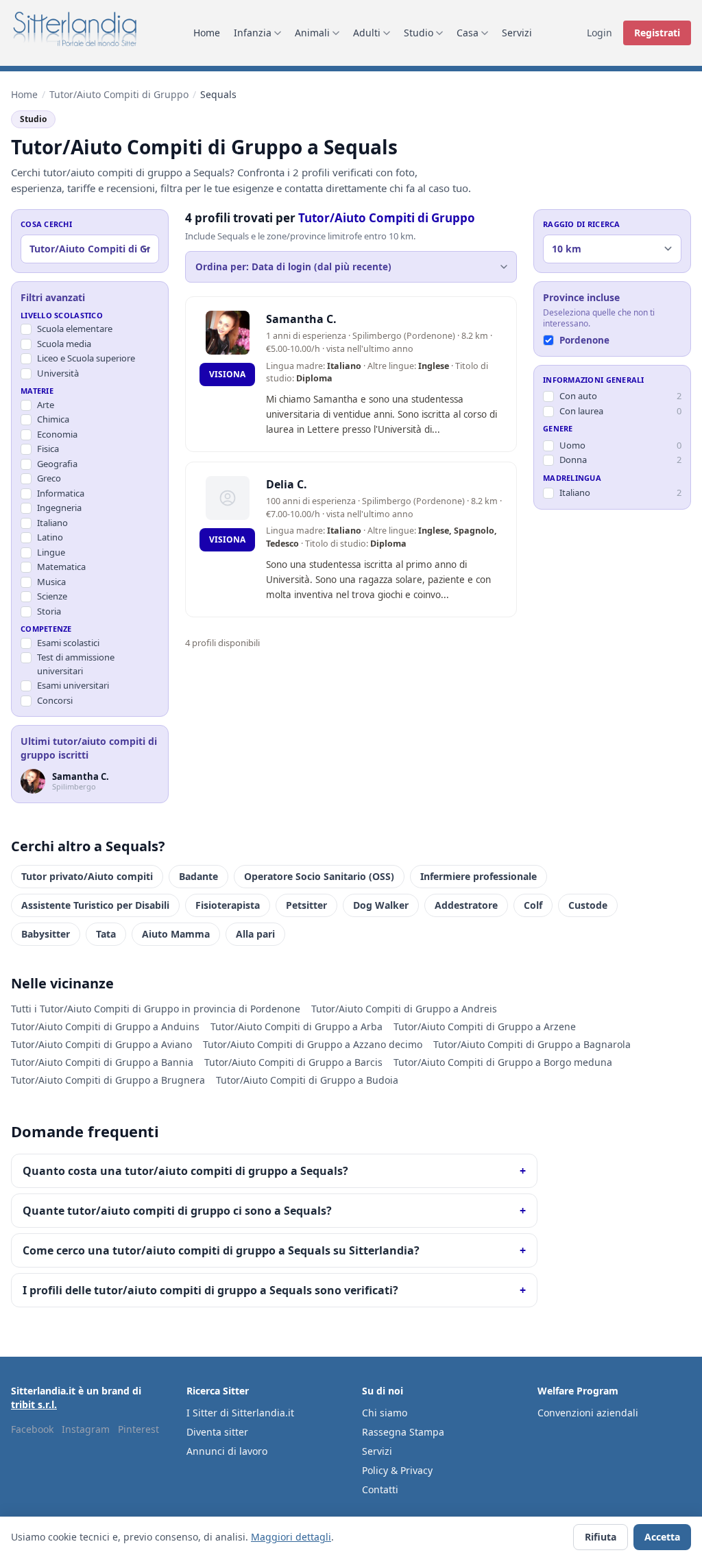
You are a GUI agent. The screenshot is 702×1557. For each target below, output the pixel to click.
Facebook (32, 1429)
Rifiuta (600, 1536)
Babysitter (45, 933)
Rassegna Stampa (403, 1431)
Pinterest (138, 1429)
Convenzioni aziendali (587, 1412)
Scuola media (64, 343)
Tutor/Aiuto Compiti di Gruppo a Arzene (485, 1026)
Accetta (662, 1536)
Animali (312, 32)
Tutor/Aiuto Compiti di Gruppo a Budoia (307, 1079)
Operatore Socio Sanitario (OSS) (319, 876)
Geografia (57, 463)
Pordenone (584, 340)
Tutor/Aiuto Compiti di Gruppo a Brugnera (108, 1079)
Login (599, 32)
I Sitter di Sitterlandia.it (240, 1412)
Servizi (517, 32)
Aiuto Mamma (176, 933)
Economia (57, 434)
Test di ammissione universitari (75, 664)
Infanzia (252, 32)
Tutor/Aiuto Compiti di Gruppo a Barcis (293, 1062)
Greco (49, 478)
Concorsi (55, 700)
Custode (587, 905)
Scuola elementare (74, 328)
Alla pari (255, 933)
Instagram (86, 1429)
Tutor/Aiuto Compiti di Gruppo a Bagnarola (532, 1044)
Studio (418, 32)
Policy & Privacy (397, 1470)
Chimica (53, 419)
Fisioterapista (227, 905)
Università (58, 373)
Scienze (52, 596)
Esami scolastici (68, 643)
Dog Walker (381, 905)
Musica (51, 581)
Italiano (52, 522)
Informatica (60, 493)
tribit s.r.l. (34, 1404)
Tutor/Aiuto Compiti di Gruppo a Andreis (404, 1008)
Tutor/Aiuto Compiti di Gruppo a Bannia (102, 1062)
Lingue (51, 552)
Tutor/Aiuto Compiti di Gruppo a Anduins (105, 1026)
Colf (533, 905)
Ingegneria (59, 507)
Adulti (366, 32)
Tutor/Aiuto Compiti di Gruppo (119, 94)
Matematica (61, 566)
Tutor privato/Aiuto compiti (87, 876)
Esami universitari (73, 685)
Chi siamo (384, 1412)
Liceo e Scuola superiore (86, 358)
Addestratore (466, 905)
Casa (468, 32)
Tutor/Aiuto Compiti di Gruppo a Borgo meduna (503, 1062)
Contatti (380, 1489)
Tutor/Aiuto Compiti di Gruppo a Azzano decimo (312, 1044)
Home (206, 32)
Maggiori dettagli (291, 1536)
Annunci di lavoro (226, 1451)
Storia (49, 611)
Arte (45, 405)
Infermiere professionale (478, 876)
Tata (106, 933)
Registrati (657, 32)
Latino (50, 537)
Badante (198, 876)
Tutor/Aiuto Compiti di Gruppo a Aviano (101, 1044)
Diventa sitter (217, 1431)
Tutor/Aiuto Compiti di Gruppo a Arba (296, 1026)
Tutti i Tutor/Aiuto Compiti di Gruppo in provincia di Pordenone (155, 1008)
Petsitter (306, 905)
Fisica (48, 448)
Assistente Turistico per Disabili (95, 905)
